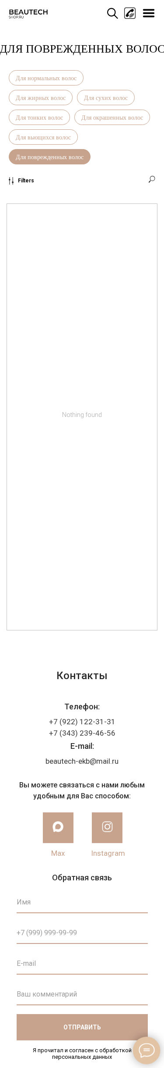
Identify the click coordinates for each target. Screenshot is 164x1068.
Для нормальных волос (46, 78)
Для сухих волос (106, 97)
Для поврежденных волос (50, 157)
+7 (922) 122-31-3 (80, 721)
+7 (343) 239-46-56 (82, 733)
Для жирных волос (41, 97)
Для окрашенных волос (112, 117)
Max (58, 853)
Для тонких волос (39, 117)
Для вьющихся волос (43, 137)
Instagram (108, 853)
